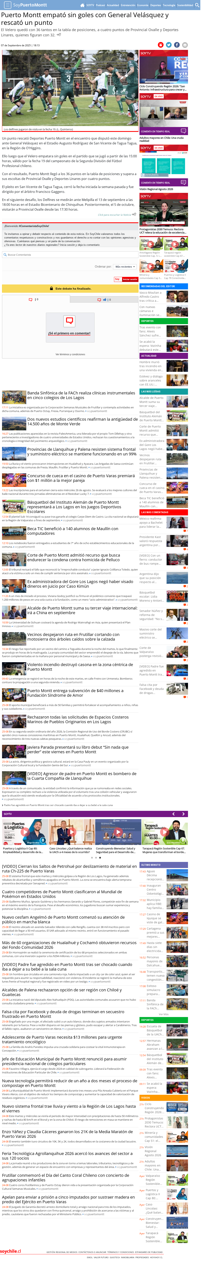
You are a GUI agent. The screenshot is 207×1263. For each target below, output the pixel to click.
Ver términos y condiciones (70, 354)
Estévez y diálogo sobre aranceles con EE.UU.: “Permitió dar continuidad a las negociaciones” (151, 386)
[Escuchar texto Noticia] (134, 214)
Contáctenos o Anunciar (92, 1252)
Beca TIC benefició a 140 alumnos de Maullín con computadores (72, 531)
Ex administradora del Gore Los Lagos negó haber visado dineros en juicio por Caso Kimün (80, 584)
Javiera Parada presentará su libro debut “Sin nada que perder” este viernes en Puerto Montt (78, 749)
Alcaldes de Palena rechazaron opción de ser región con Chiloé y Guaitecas (62, 992)
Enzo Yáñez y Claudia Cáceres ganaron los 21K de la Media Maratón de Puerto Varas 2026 (67, 1134)
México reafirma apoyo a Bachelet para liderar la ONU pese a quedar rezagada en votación (151, 529)
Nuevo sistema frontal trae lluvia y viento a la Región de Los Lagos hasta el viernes (69, 1108)
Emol (90, 1257)
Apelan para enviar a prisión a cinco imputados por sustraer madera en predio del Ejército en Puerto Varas (68, 1199)
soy (97, 411)
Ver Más (164, 1014)
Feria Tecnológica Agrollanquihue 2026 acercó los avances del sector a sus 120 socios (67, 1156)
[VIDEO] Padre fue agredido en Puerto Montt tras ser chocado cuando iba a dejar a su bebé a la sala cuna (67, 967)
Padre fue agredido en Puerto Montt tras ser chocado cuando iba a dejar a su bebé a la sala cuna (58, 805)
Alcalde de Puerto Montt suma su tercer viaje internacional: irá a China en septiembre (82, 610)
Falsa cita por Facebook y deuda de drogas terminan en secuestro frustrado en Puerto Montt (63, 1014)
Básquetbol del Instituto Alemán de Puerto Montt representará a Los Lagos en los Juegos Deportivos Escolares (74, 506)
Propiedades (142, 1257)
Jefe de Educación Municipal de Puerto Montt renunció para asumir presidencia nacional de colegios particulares (64, 1061)
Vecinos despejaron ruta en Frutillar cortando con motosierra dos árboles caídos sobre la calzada (73, 637)
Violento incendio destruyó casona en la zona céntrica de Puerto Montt (80, 667)
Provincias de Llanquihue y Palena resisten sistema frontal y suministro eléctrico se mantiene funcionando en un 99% (82, 452)
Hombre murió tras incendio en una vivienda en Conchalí (150, 368)
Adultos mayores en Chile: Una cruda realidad (153, 1169)
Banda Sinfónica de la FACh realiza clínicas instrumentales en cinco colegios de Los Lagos (81, 395)
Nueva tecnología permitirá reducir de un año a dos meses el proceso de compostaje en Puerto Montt (69, 1083)
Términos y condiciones (121, 1252)
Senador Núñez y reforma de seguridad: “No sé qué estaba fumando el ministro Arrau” (151, 621)
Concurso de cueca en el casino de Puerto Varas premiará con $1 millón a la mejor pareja (81, 478)
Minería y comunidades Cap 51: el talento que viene (154, 1141)
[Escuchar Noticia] (58, 34)
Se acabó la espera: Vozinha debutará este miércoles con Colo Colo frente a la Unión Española (151, 352)
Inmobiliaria (128, 1257)
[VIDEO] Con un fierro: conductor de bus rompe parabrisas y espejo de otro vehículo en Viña (150, 566)
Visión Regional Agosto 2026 (153, 1151)
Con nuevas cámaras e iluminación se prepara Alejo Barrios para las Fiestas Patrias (150, 317)
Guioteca (115, 1257)
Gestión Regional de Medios (62, 1252)
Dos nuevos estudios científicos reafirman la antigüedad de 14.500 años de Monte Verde (82, 421)
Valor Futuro (102, 1257)
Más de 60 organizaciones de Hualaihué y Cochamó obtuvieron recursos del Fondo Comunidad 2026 (69, 945)
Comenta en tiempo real (155, 131)
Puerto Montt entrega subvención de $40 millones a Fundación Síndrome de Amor (75, 693)
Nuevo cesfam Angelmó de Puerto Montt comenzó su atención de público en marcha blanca (63, 919)
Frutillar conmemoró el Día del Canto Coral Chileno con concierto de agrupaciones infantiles (65, 1178)
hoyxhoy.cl (157, 1257)
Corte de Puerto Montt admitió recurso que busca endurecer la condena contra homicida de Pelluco (73, 557)
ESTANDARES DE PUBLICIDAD (149, 1252)
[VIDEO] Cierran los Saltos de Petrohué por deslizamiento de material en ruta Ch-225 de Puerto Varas (69, 869)
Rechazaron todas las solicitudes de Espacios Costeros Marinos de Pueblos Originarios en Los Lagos (78, 719)
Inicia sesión (67, 244)
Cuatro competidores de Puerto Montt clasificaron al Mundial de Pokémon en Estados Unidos (62, 894)
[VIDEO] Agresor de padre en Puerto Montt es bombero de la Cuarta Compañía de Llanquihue (81, 776)
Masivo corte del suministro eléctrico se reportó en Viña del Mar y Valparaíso (150, 639)
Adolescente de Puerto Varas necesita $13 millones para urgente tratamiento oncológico (62, 1039)
